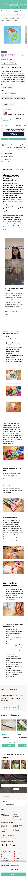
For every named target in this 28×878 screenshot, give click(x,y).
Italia (17, 856)
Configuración (13, 869)
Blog (14, 838)
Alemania (5, 858)
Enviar (16, 789)
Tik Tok (14, 754)
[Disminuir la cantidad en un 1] (2, 125)
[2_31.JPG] (13, 404)
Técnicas (3, 812)
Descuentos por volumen (17, 826)
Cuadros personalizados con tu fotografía (6, 815)
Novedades (16, 816)
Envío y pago (6, 120)
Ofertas (15, 814)
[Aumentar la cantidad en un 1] (6, 125)
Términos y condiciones (4, 826)
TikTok (6, 314)
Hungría (18, 852)
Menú (2, 12)
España (17, 858)
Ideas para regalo (17, 819)
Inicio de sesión (16, 11)
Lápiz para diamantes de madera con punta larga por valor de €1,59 (16, 113)
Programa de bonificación (16, 829)
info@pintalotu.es (9, 804)
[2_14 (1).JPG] (13, 372)
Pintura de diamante (11, 175)
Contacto (3, 831)
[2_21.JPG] (13, 388)
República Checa (7, 852)
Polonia (5, 856)
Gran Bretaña (6, 860)
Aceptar (13, 874)
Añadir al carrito (14, 139)
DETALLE (9, 745)
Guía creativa (4, 838)
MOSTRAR (18, 7)
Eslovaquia (6, 854)
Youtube (22, 754)
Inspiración (16, 812)
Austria (17, 860)
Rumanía (18, 854)
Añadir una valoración (10, 707)
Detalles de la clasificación (9, 64)
